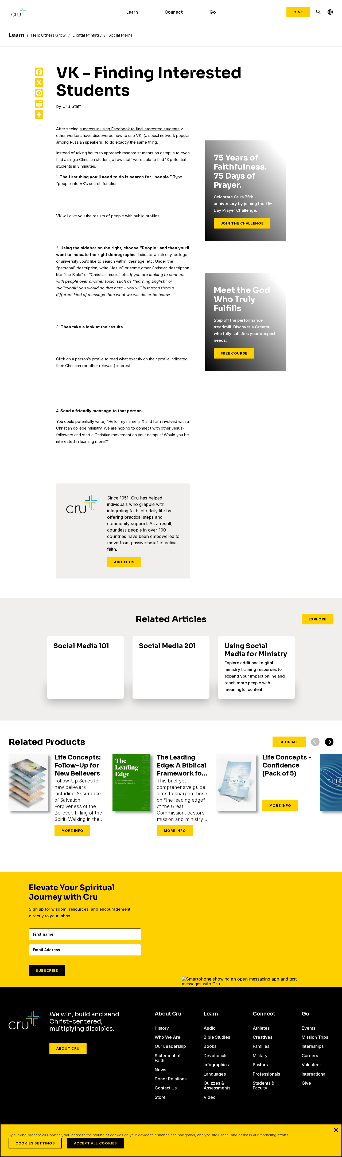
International (314, 1074)
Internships (313, 1046)
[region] (171, 1140)
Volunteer (311, 1064)
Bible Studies (217, 1037)
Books (210, 1046)
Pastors (260, 1064)
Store (160, 1097)
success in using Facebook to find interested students (130, 128)
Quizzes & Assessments (217, 1085)
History (162, 1028)
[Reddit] (39, 104)
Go (212, 12)
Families (261, 1046)
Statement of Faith (168, 1058)
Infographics (216, 1064)
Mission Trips (315, 1037)
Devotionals (215, 1055)
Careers (310, 1055)
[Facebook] (39, 72)
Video (210, 1097)
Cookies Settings (35, 1143)
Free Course (234, 353)
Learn (132, 12)
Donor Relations (170, 1078)
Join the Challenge (242, 223)
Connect (174, 12)
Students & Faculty (263, 1085)
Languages (215, 1074)
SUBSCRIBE (47, 970)
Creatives (262, 1037)
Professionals (266, 1074)
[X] (39, 82)
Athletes (261, 1028)
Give (298, 12)
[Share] (39, 114)
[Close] (336, 1130)
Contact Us (166, 1088)
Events (308, 1028)
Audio (210, 1028)
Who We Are (167, 1037)
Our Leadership (170, 1046)
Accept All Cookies (95, 1143)
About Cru (68, 1048)
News (160, 1069)
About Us (124, 562)
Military (260, 1055)
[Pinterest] (39, 93)
